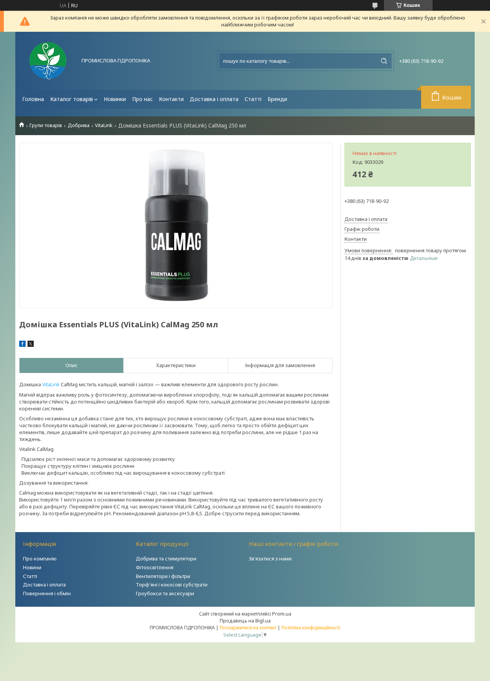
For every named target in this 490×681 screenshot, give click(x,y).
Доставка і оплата (214, 99)
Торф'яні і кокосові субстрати (171, 584)
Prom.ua (281, 613)
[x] (31, 344)
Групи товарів (45, 125)
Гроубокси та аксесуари (165, 593)
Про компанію (40, 558)
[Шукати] (384, 61)
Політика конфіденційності (310, 627)
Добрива (79, 125)
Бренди (277, 99)
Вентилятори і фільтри (163, 576)
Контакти (171, 99)
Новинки (115, 99)
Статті (253, 99)
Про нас (142, 99)
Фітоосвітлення (154, 567)
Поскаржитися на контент (248, 627)
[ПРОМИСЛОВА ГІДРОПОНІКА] (48, 60)
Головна (33, 99)
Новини (32, 567)
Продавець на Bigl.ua (245, 620)
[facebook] (22, 344)
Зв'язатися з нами (270, 558)
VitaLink (104, 125)
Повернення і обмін (47, 593)
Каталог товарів (71, 99)
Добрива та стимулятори (166, 558)
